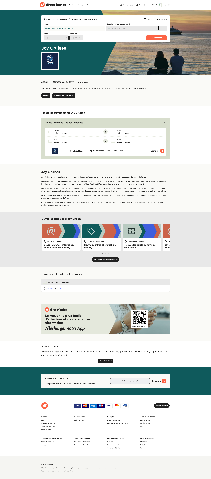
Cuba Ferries (144, 445)
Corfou (49, 288)
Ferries (142, 448)
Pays (43, 420)
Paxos (59, 288)
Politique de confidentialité (116, 445)
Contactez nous (145, 420)
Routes (46, 95)
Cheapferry (144, 442)
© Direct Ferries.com (47, 464)
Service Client (145, 423)
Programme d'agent (81, 445)
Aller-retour (50, 19)
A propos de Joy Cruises (63, 95)
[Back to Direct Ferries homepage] (53, 5)
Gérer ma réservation (114, 420)
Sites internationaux (48, 442)
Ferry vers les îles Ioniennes (58, 282)
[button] (105, 123)
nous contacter (115, 468)
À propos (44, 445)
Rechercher (156, 37)
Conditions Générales (114, 448)
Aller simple (62, 19)
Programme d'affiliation (82, 442)
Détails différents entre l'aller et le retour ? (86, 19)
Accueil (44, 82)
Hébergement (79, 420)
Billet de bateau (46, 429)
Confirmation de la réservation (117, 423)
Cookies (110, 442)
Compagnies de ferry (63, 82)
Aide (141, 426)
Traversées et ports (48, 426)
